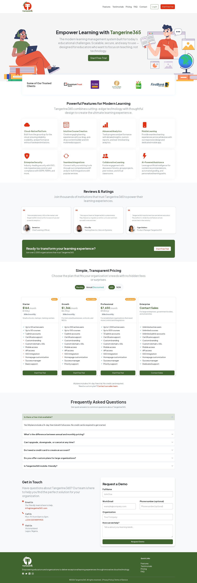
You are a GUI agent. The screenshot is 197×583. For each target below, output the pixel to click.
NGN (118, 287)
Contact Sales (157, 373)
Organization (109, 512)
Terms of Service (121, 580)
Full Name (107, 489)
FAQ (135, 6)
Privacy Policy (108, 580)
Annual (95, 287)
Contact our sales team (107, 386)
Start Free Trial (167, 7)
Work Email (108, 501)
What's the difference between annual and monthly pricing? (54, 434)
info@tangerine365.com (36, 508)
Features (106, 6)
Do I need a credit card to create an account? (47, 450)
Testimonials (118, 6)
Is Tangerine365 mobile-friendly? (40, 466)
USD (112, 287)
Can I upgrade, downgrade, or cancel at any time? (49, 442)
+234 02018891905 (34, 520)
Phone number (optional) (152, 501)
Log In (154, 7)
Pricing (129, 6)
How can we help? (111, 523)
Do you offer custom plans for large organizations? (50, 458)
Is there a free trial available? (38, 417)
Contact (143, 6)
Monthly (79, 287)
